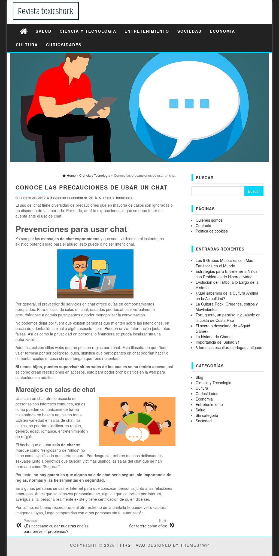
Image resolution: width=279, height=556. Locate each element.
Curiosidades (63, 44)
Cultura (27, 44)
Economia (222, 31)
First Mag (133, 545)
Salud (43, 31)
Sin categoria (207, 415)
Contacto (203, 225)
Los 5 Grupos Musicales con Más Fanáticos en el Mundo (224, 263)
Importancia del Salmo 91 (218, 342)
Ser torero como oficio (148, 523)
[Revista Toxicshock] (24, 31)
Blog (199, 377)
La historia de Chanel (214, 336)
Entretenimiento (147, 31)
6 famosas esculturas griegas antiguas (229, 347)
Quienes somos (209, 220)
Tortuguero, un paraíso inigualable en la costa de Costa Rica (228, 317)
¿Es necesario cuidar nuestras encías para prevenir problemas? (56, 526)
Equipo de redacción (66, 197)
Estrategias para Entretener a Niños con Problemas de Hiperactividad (226, 273)
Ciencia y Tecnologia (88, 31)
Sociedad (189, 31)
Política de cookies (212, 231)
